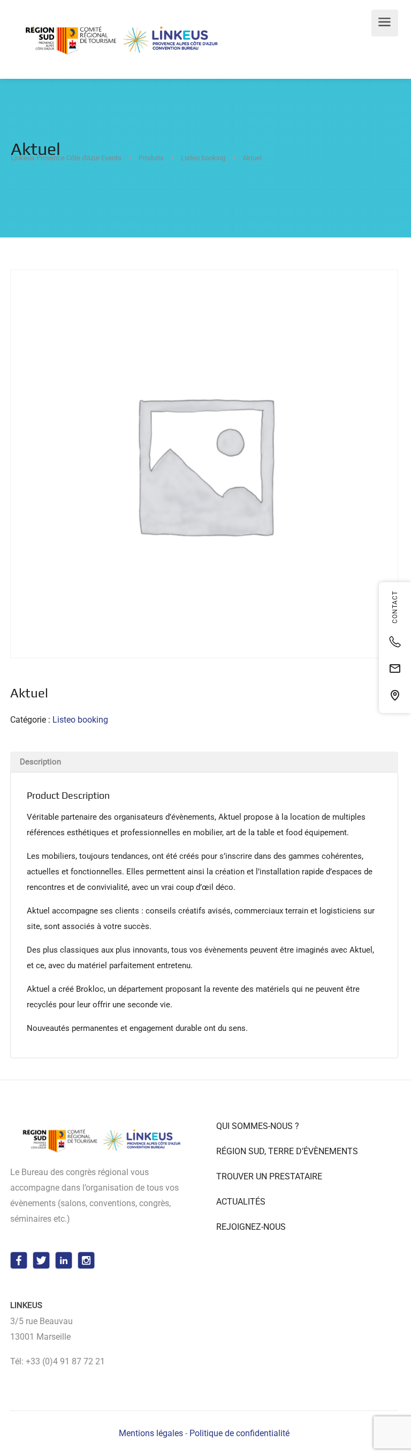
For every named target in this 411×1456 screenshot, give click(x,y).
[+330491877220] (395, 641)
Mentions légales (151, 1433)
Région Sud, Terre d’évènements (287, 1151)
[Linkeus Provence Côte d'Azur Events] (123, 40)
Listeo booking (80, 720)
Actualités (240, 1202)
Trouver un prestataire (269, 1176)
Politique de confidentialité (239, 1433)
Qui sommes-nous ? (257, 1126)
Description (40, 762)
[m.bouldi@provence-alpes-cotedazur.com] (395, 668)
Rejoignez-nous (251, 1227)
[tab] (204, 762)
